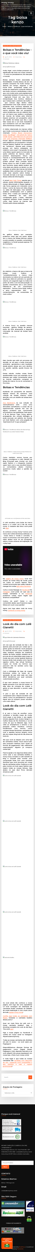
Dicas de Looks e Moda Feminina (12, 46)
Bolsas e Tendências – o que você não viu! (20, 26)
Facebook (25, 590)
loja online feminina (23, 586)
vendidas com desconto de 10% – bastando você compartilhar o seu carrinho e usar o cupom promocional (17, 1063)
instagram (7, 592)
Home (4, 26)
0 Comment (6, 59)
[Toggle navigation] (31, 13)
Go (30, 1077)
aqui (7, 528)
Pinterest (28, 594)
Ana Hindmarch (9, 403)
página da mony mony (15, 579)
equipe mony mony (16, 1012)
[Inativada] (30, 1206)
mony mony (7, 2)
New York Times (15, 180)
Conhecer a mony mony (16, 610)
